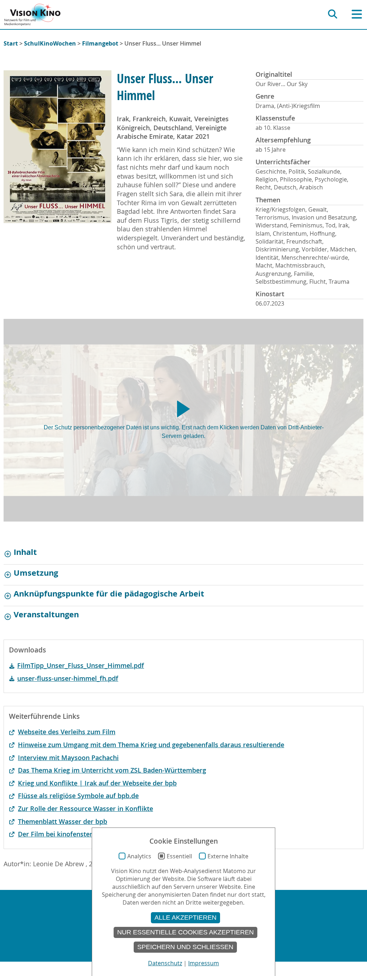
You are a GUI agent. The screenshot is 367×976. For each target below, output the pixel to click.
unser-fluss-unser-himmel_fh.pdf (67, 678)
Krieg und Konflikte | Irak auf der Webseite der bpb (97, 783)
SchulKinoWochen (50, 43)
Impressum (203, 963)
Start (11, 43)
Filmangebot (100, 43)
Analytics (139, 856)
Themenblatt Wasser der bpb (62, 821)
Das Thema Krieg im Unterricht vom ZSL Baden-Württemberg (112, 770)
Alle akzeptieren (185, 917)
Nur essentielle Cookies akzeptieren (185, 932)
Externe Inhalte (228, 856)
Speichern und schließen (185, 947)
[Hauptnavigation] (356, 14)
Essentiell (179, 856)
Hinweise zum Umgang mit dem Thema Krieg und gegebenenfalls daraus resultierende (151, 745)
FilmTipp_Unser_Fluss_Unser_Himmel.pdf (80, 665)
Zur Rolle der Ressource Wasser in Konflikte (85, 809)
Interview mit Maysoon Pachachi (68, 758)
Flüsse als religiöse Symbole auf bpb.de (78, 796)
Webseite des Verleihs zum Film (66, 732)
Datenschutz (165, 963)
